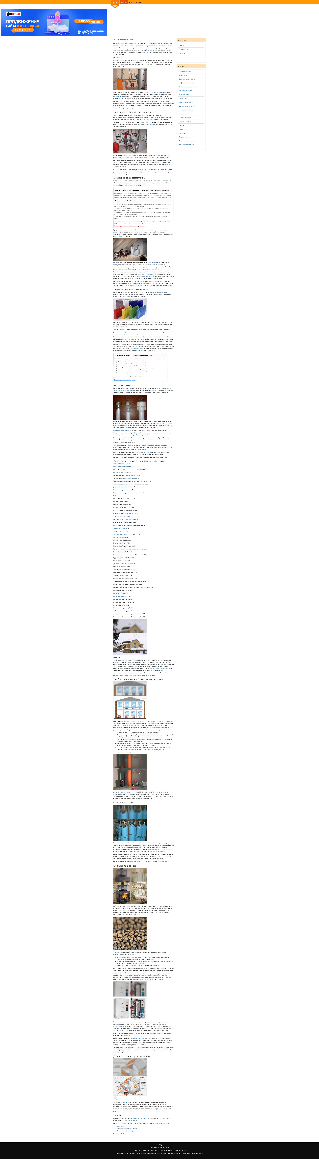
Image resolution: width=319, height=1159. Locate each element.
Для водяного (117, 792)
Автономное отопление (186, 144)
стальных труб (137, 614)
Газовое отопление (185, 117)
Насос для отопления (185, 110)
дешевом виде (119, 236)
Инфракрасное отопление (187, 83)
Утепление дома (184, 94)
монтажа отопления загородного (145, 157)
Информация (183, 75)
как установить (122, 1102)
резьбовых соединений (140, 435)
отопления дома (127, 792)
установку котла (143, 735)
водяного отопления (142, 119)
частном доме (144, 115)
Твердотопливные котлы (121, 516)
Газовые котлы (183, 114)
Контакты (182, 53)
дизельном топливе (144, 276)
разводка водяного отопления (154, 721)
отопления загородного (120, 334)
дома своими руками (148, 445)
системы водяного (130, 739)
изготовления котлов (129, 513)
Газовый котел (118, 262)
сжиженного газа (160, 851)
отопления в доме (144, 452)
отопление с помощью (137, 965)
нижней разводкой (132, 475)
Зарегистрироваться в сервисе (124, 380)
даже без (125, 737)
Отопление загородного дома (126, 1131)
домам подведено (144, 1022)
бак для (148, 50)
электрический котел (119, 1026)
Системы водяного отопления (122, 484)
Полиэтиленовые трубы (120, 596)
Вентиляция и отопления (187, 79)
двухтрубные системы (130, 478)
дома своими (151, 274)
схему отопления (132, 1120)
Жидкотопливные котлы (120, 531)
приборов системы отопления (157, 292)
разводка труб (126, 490)
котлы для (123, 519)
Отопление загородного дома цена (127, 1128)
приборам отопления (156, 727)
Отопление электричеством (187, 87)
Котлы (181, 129)
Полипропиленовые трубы (121, 430)
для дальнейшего (139, 851)
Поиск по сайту (183, 49)
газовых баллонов (163, 861)
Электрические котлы (120, 537)
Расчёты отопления (185, 121)
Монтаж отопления (185, 71)
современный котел (149, 283)
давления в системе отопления (130, 339)
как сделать (123, 675)
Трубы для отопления (186, 102)
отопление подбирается (138, 1038)
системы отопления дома (138, 1118)
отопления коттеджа (125, 43)
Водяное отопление (185, 137)
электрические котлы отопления (123, 267)
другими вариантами (119, 730)
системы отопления (119, 96)
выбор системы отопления (159, 668)
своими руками (129, 390)
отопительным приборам (147, 124)
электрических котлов (137, 957)
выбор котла (164, 181)
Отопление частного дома (125, 39)
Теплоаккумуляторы (185, 90)
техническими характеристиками (127, 752)
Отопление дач (118, 952)
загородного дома (156, 92)
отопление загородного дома (128, 660)
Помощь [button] (138, 2)
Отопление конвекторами (187, 141)
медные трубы (133, 440)
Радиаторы (182, 133)
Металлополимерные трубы (122, 608)
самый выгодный (154, 262)
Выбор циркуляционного (121, 466)
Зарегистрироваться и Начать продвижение (129, 226)
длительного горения (136, 285)
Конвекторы (183, 98)
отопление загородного (134, 675)
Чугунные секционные (120, 534)
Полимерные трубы (119, 593)
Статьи (131, 2)
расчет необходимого (137, 348)
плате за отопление (159, 1111)
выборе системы (135, 1033)
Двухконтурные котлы (120, 528)
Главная (124, 2)
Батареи (181, 125)
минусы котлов (123, 549)
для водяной (152, 735)
